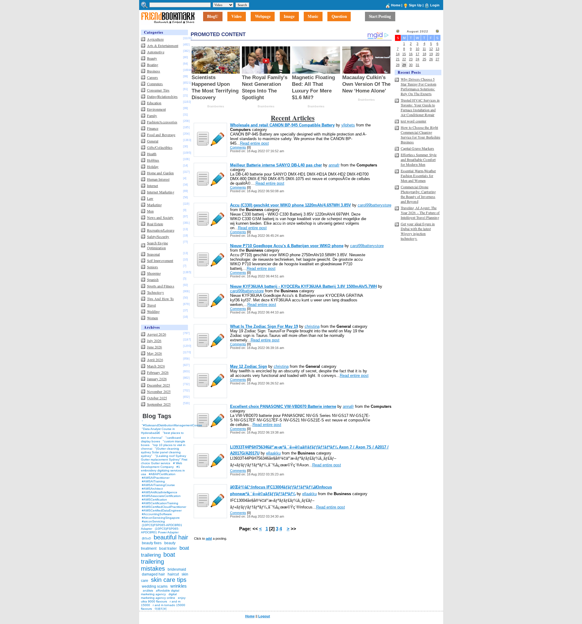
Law (150, 198)
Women (152, 317)
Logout (264, 616)
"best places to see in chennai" (162, 435)
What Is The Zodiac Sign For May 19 (264, 326)
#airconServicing (153, 521)
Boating (153, 64)
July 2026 (154, 340)
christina (312, 326)
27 (437, 59)
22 (404, 59)
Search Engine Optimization (157, 245)
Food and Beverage (161, 134)
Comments (238, 147)
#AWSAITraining (153, 481)
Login (435, 5)
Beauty (152, 58)
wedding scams (155, 586)
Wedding (153, 311)
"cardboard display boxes (161, 439)
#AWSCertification (154, 499)
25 (424, 59)
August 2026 (156, 334)
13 (437, 49)
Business (153, 71)
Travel (151, 305)
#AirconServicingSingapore (161, 517)
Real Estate (155, 223)
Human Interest (158, 179)
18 (424, 54)
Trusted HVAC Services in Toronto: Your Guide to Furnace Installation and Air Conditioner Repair (420, 107)
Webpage (263, 17)
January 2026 (157, 378)
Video (236, 17)
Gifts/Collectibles (159, 147)
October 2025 (157, 397)
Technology (155, 292)
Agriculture (155, 39)
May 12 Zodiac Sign (248, 366)
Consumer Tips (158, 90)
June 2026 (154, 346)
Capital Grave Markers (417, 148)
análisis (147, 590)
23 (411, 59)
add (209, 538)
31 (417, 65)
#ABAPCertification (162, 474)
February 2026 (158, 372)
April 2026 (155, 359)
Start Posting (380, 17)
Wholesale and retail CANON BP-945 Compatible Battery (282, 125)
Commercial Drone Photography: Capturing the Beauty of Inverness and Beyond (418, 194)
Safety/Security (158, 236)
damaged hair (153, 574)
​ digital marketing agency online (159, 595)
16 (411, 54)
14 (398, 54)
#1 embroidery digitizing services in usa (163, 470)
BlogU (212, 17)
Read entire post (254, 143)
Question (339, 17)
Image (289, 17)
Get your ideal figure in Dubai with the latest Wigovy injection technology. (418, 231)
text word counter (413, 121)
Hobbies (153, 160)
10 (417, 49)
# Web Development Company (161, 464)
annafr (334, 165)
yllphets (348, 125)
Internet (152, 185)
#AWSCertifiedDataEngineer (162, 510)
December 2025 (158, 385)
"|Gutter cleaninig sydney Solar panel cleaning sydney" (161, 452)
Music (313, 17)
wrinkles (178, 586)
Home (395, 5)
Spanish (153, 279)
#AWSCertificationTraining (160, 503)
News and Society (160, 217)
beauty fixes (152, 543)
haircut (173, 574)
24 (417, 59)
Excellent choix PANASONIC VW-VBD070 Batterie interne (283, 406)
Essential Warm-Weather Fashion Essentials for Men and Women (418, 175)
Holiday (153, 166)
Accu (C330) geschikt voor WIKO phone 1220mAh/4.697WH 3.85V (290, 205)
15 (404, 54)
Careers (152, 77)
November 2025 (159, 391)
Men (150, 211)
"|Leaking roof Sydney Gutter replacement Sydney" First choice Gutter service (164, 459)
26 (431, 59)
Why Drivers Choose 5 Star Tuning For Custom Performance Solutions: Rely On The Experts (418, 86)
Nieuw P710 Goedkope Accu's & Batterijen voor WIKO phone (286, 245)
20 (437, 54)
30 (411, 65)
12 (431, 49)
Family (152, 115)
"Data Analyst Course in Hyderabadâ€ (158, 430)
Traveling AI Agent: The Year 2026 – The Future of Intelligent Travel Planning (420, 212)
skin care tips (168, 579)
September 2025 (159, 404)
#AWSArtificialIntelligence (159, 492)
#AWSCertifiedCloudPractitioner (164, 506)
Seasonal (153, 254)
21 (398, 59)
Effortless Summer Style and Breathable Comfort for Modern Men (419, 159)
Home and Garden (160, 172)
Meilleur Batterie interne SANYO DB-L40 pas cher (276, 165)
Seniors (152, 266)
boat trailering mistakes (158, 561)
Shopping (154, 273)
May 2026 (154, 353)
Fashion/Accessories (162, 121)
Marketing (154, 204)
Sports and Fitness (160, 285)
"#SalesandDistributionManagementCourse (172, 425)
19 (431, 54)
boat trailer (168, 548)
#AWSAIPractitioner (155, 477)
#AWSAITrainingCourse (158, 485)
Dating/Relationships (162, 96)
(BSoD (146, 538)
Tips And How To (160, 298)
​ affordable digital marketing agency (160, 592)
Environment (156, 109)
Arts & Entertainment (162, 45)
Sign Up (415, 5)
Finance (153, 128)
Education (154, 102)
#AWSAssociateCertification (161, 496)
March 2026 (156, 366)
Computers (155, 83)
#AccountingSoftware (157, 514)
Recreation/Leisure (160, 230)
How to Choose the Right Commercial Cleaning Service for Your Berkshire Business (420, 134)
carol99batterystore (374, 205)
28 (398, 65)
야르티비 (161, 608)
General (153, 141)
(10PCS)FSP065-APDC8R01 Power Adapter (160, 530)
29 (404, 65)
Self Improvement (160, 260)
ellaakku (273, 453)
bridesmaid (177, 569)
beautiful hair (171, 537)
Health (152, 153)
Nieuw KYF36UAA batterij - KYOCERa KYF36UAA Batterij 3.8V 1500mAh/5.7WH (303, 286)
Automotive (155, 51)
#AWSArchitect (152, 488)
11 (424, 49)
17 (417, 54)
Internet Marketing (160, 192)
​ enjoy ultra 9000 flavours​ (163, 599)
